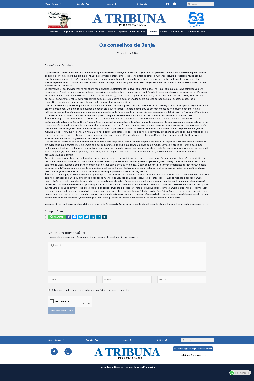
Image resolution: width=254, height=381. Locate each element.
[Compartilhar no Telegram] (86, 217)
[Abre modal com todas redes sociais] (104, 217)
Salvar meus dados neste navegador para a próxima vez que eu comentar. (90, 290)
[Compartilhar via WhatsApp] (57, 217)
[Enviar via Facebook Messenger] (74, 217)
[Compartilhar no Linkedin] (92, 217)
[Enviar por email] (98, 217)
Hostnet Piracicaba (144, 367)
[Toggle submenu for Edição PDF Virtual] (182, 32)
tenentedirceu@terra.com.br (193, 204)
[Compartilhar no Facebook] (68, 217)
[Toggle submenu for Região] (72, 32)
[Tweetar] (80, 217)
